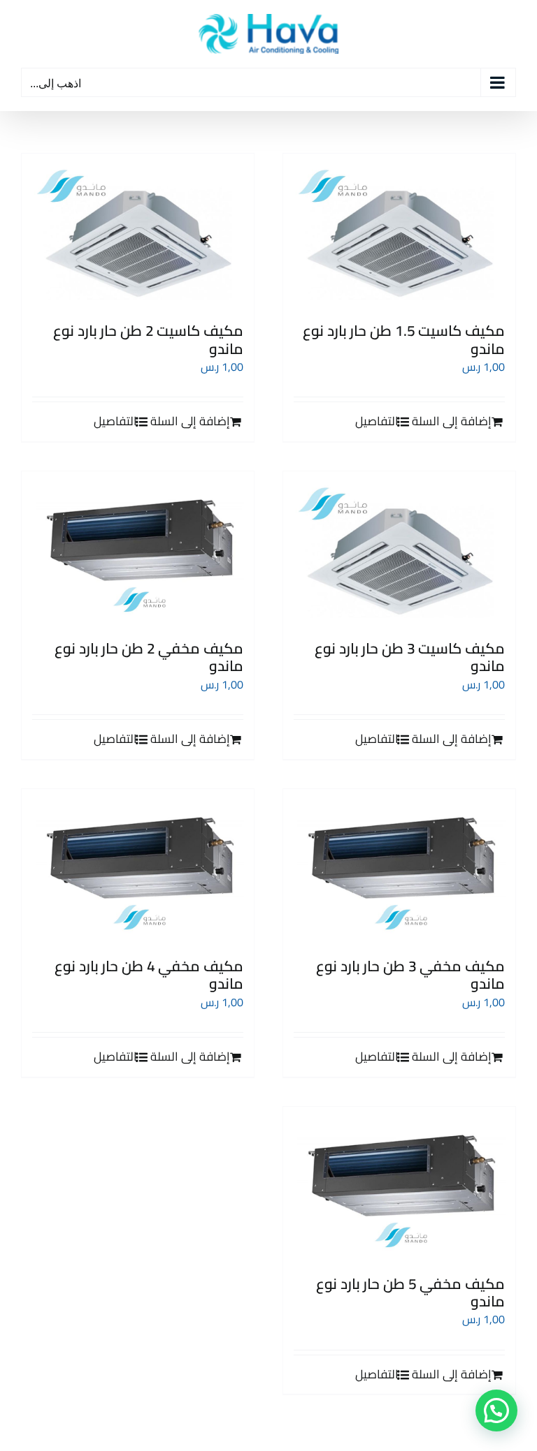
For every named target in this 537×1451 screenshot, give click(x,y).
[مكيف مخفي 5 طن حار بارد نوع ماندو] (399, 1184)
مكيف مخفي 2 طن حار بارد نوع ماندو (149, 657)
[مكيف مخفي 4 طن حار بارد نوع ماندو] (138, 866)
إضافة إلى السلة (452, 422)
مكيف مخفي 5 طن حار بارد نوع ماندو (410, 1292)
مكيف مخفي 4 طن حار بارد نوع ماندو (149, 974)
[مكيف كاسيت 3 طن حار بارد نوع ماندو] (399, 548)
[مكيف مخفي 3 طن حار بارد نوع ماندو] (399, 866)
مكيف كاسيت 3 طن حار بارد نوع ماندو (410, 657)
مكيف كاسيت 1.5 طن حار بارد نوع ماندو (404, 339)
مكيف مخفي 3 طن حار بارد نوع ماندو (410, 974)
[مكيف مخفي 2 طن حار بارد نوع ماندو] (138, 548)
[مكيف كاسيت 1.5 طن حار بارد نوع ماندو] (399, 231)
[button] (496, 1410)
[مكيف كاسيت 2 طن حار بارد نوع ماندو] (138, 231)
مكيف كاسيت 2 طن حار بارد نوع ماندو (148, 339)
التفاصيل (377, 422)
